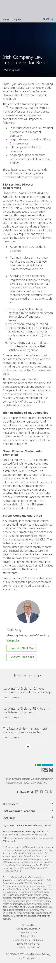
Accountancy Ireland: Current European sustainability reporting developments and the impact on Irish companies (26, 690)
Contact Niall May (22, 648)
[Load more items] (28, 747)
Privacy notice (28, 936)
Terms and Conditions (28, 943)
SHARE (46, 19)
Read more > (11, 697)
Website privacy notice (28, 947)
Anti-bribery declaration (28, 928)
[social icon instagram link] (46, 791)
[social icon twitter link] (51, 791)
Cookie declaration (28, 932)
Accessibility (28, 925)
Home (6, 19)
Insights (16, 19)
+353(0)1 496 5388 (22, 657)
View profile (13, 640)
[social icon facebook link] (41, 791)
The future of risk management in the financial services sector (27, 730)
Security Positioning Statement (28, 940)
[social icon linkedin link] (37, 791)
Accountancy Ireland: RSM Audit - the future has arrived (26, 710)
